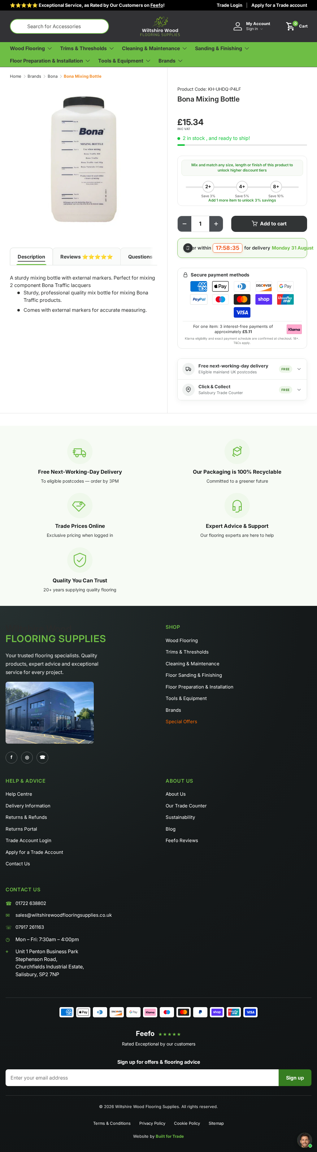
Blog (171, 829)
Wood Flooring (182, 640)
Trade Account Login (28, 840)
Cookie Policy (187, 1123)
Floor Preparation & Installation (199, 687)
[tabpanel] (83, 295)
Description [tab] (31, 257)
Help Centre (19, 794)
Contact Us (18, 864)
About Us (176, 794)
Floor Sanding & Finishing (194, 675)
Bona (53, 76)
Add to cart (273, 223)
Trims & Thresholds (187, 652)
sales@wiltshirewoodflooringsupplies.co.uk (63, 915)
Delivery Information (28, 806)
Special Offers (181, 721)
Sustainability (180, 817)
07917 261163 (29, 927)
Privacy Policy (152, 1123)
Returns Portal (21, 829)
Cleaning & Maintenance (192, 664)
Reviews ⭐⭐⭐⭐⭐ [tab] (86, 257)
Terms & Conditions (112, 1123)
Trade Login (229, 5)
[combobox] (59, 26)
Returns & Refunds (26, 817)
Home (15, 76)
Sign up (295, 1078)
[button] (296, 26)
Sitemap (216, 1123)
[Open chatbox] (304, 1140)
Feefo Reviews (182, 840)
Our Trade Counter (186, 806)
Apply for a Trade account (279, 5)
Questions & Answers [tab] (154, 257)
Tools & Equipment (186, 698)
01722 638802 (30, 903)
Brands (34, 76)
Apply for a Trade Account (34, 852)
